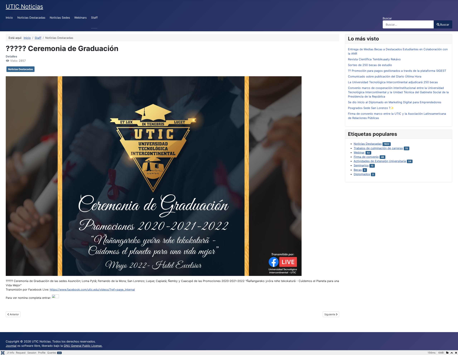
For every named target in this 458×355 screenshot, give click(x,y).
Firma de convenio (366, 157)
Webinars (80, 17)
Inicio (9, 17)
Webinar (359, 152)
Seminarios (361, 165)
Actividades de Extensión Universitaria (380, 161)
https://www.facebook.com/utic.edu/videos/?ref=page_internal (92, 289)
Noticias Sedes (60, 17)
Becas (358, 170)
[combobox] (408, 24)
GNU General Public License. (83, 345)
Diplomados (362, 174)
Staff (94, 17)
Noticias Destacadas (31, 17)
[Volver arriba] (451, 348)
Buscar (387, 18)
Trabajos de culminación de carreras (378, 148)
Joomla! (11, 345)
